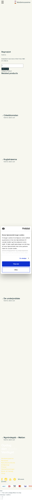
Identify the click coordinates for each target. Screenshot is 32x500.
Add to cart (5, 69)
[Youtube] (11, 479)
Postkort (9, 71)
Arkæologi (5, 465)
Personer (4, 461)
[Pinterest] (15, 479)
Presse (3, 467)
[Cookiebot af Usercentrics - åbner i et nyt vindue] (22, 229)
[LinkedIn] (22, 479)
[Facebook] (2, 479)
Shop (3, 473)
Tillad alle (16, 264)
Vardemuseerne (7, 458)
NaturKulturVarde (8, 463)
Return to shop (17, 493)
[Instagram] (7, 479)
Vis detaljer (22, 258)
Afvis (16, 269)
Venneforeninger (8, 469)
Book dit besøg (7, 471)
